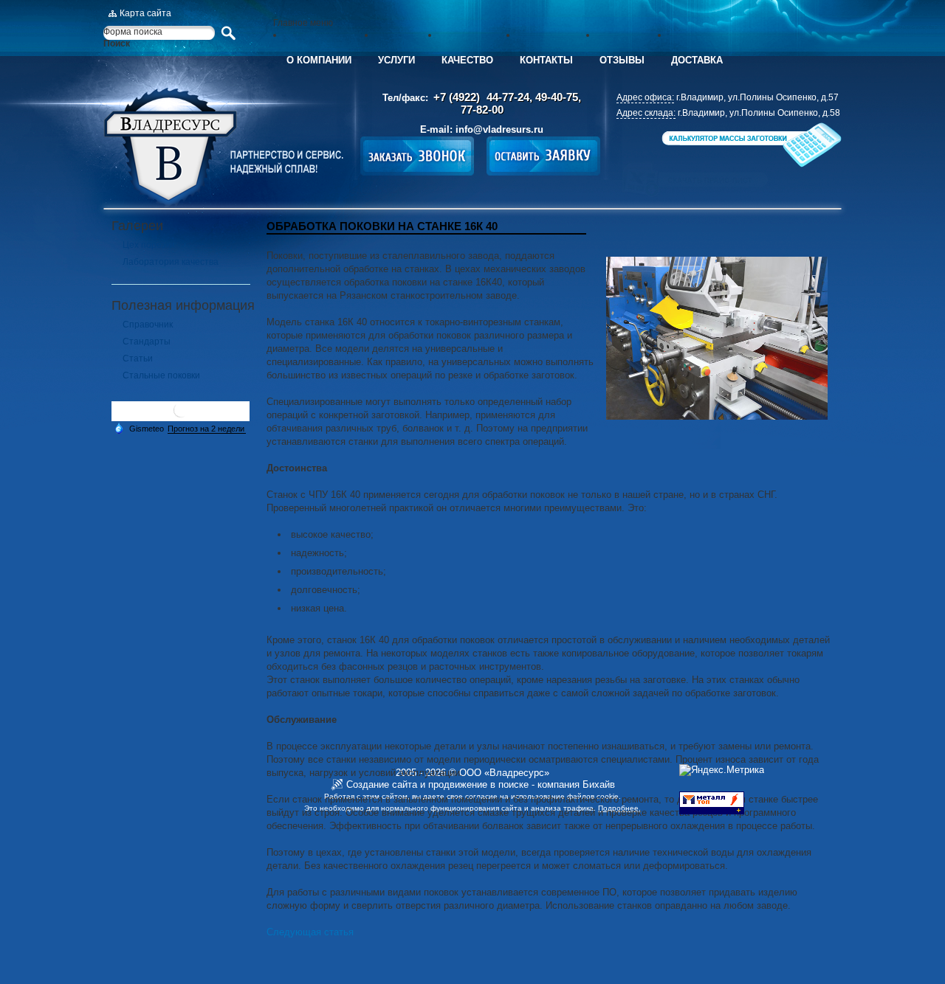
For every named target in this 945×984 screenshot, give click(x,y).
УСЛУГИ (396, 60)
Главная (223, 147)
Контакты (546, 60)
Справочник (148, 324)
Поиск (116, 43)
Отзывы (622, 60)
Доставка (697, 60)
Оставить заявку (543, 156)
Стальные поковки (161, 375)
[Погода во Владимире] (181, 415)
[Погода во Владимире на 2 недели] (207, 429)
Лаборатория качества (171, 262)
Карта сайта (145, 13)
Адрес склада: (646, 113)
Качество (467, 60)
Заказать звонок (417, 156)
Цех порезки (149, 245)
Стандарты (147, 341)
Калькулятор (750, 144)
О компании (318, 60)
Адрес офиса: (645, 97)
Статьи (138, 358)
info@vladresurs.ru (499, 129)
